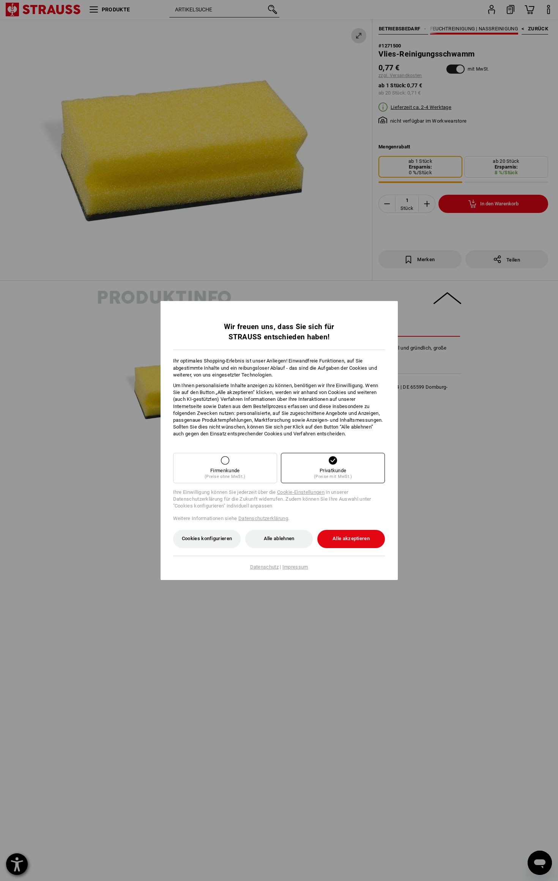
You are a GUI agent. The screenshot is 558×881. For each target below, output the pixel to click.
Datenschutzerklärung (263, 518)
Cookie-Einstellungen (301, 492)
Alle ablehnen (279, 538)
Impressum (295, 567)
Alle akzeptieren (351, 538)
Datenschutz (264, 567)
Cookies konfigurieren (207, 538)
